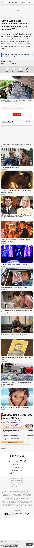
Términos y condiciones (17, 480)
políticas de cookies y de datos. (10, 546)
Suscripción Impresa (17, 467)
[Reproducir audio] (4, 119)
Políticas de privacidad (17, 482)
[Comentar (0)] (20, 68)
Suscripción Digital (17, 470)
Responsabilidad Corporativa (17, 478)
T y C (17, 447)
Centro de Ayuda (17, 485)
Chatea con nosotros (18, 473)
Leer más (17, 114)
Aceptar (29, 544)
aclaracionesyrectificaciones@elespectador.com (17, 500)
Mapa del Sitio (17, 464)
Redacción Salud (6, 61)
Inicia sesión (6, 438)
